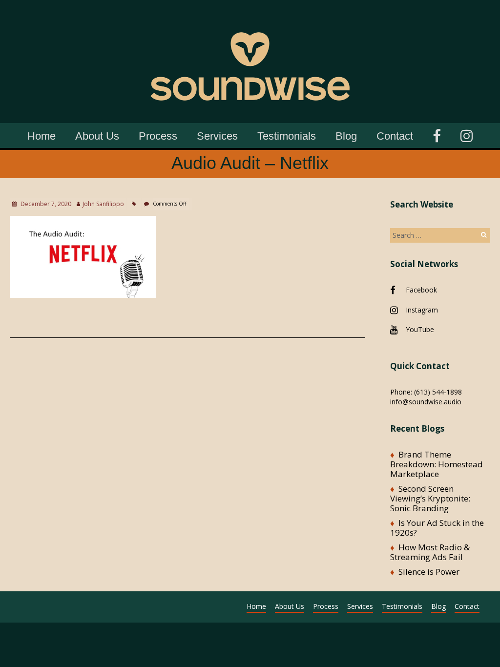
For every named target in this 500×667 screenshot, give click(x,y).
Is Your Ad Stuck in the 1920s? (437, 527)
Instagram (422, 309)
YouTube (420, 329)
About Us (97, 136)
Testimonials (286, 136)
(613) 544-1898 (438, 391)
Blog (346, 136)
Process (158, 136)
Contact (394, 136)
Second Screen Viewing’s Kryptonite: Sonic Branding (430, 498)
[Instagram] (467, 134)
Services (217, 136)
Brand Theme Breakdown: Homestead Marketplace (436, 464)
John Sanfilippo (103, 204)
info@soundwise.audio (425, 401)
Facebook (421, 289)
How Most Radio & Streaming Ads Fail (430, 552)
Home (41, 136)
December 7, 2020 (45, 204)
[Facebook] (437, 134)
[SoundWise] (250, 14)
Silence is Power (428, 571)
